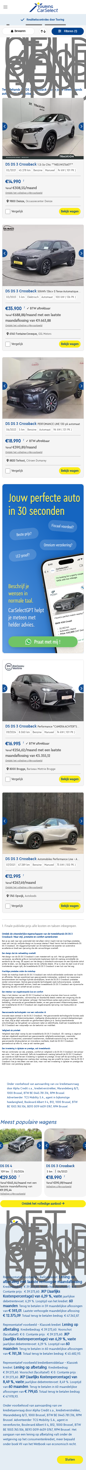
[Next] (81, 126)
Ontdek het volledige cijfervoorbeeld (23, 193)
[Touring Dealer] (44, 7)
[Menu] (5, 7)
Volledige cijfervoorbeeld (12, 1194)
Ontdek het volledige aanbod (42, 1203)
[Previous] (4, 126)
